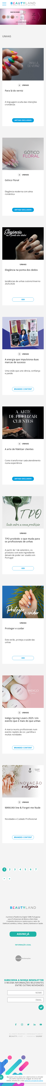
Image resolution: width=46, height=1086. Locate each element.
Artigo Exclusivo (23, 120)
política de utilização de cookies (34, 1081)
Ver (23, 299)
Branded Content (23, 389)
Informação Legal (23, 945)
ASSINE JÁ (23, 934)
